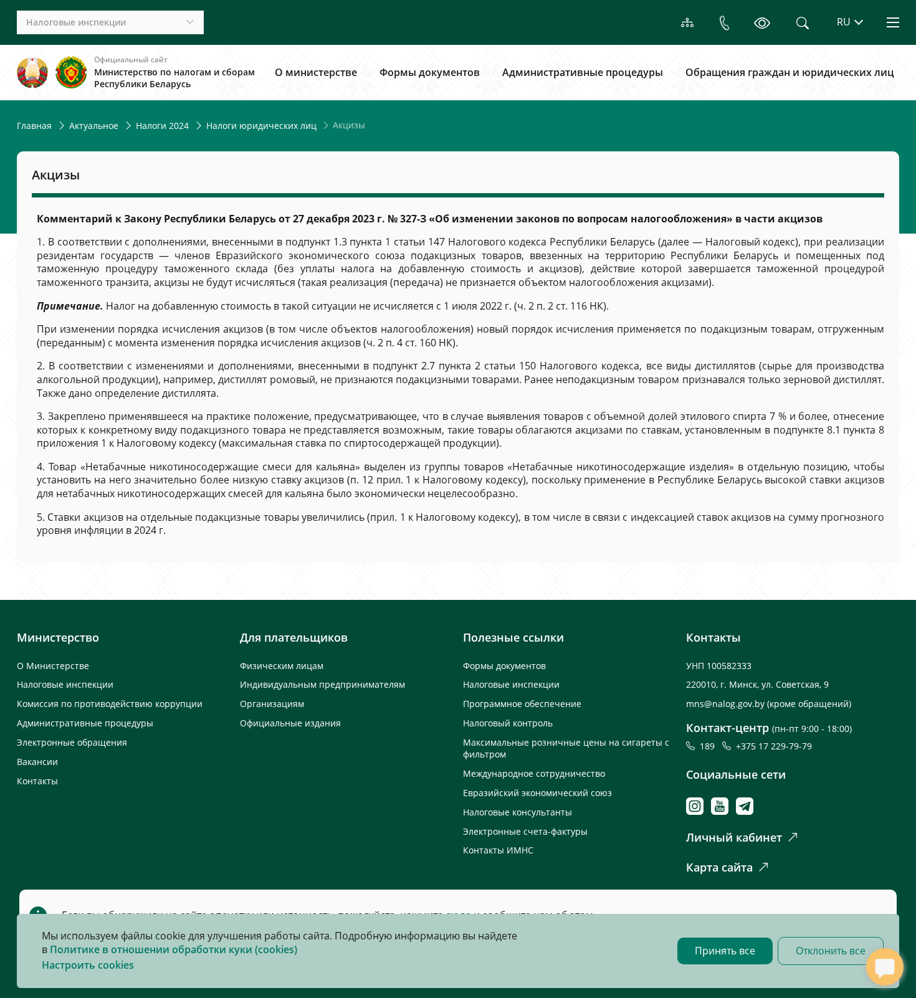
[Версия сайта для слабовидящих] (762, 22)
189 (710, 746)
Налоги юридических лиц (261, 125)
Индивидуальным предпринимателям (322, 684)
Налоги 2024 (162, 125)
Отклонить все (831, 951)
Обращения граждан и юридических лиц (789, 72)
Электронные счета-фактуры (525, 831)
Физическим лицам (281, 666)
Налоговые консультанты (517, 812)
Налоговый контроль (508, 723)
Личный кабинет (734, 837)
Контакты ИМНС (498, 850)
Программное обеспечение (522, 704)
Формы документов (429, 72)
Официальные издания (290, 723)
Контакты (37, 781)
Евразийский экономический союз (537, 793)
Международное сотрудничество (534, 773)
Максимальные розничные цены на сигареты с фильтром (566, 748)
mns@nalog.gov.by (726, 704)
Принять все (725, 951)
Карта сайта (719, 867)
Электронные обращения (72, 742)
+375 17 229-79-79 (774, 746)
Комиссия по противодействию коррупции (110, 704)
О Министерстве (53, 666)
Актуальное (93, 125)
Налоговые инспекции (65, 684)
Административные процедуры (582, 72)
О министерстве (316, 72)
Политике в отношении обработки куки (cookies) (173, 949)
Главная (34, 125)
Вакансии (37, 762)
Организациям (272, 704)
